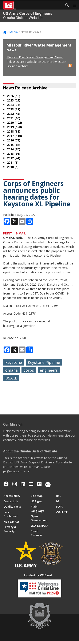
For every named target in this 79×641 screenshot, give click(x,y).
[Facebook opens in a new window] (6, 484)
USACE (11, 378)
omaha (11, 370)
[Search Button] (65, 5)
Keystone (13, 362)
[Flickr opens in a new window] (39, 484)
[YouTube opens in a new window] (31, 484)
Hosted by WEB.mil (38, 575)
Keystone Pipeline (44, 362)
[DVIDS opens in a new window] (48, 484)
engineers (49, 370)
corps (29, 370)
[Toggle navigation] (73, 5)
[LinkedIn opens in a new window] (23, 484)
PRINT (7, 233)
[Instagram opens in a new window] (14, 484)
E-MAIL (21, 233)
